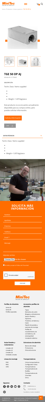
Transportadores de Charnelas (31, 374)
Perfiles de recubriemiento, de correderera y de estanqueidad (31, 332)
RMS (7, 364)
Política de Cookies (19, 398)
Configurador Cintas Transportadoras (31, 366)
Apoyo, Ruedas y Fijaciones (30, 317)
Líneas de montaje (10, 359)
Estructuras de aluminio (32, 342)
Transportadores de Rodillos (31, 370)
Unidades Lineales (11, 355)
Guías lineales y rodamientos (9, 343)
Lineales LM (9, 348)
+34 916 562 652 (32, 389)
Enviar (22, 283)
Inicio (3, 9)
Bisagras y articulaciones (32, 314)
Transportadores (29, 359)
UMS (7, 367)
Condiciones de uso (23, 400)
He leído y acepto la (17, 265)
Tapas (27, 310)
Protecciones (29, 348)
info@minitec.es (32, 386)
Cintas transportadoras (32, 362)
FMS (7, 362)
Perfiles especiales (11, 312)
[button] (6, 41)
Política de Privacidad (22, 265)
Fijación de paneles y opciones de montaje (31, 326)
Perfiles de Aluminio (11, 304)
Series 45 (8, 310)
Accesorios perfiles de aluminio (31, 305)
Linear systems (17, 9)
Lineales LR (9, 350)
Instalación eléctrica (31, 338)
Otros (27, 378)
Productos (9, 9)
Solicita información (13, 118)
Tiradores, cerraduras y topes (32, 322)
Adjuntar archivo (9, 255)
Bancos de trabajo (30, 346)
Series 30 (8, 307)
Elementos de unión (31, 312)
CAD (7, 126)
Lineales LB (9, 352)
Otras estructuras (30, 350)
